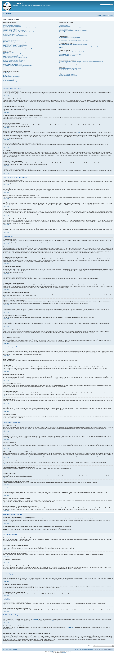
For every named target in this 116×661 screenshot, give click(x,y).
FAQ (100, 15)
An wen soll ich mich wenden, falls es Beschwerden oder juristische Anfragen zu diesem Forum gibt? (79, 76)
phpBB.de (52, 621)
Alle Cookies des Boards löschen (86, 649)
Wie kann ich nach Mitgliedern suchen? (67, 55)
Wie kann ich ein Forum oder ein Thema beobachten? (70, 62)
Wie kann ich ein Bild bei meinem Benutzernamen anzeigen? (15, 45)
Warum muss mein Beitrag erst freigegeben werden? (13, 66)
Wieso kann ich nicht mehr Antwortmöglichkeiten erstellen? (15, 57)
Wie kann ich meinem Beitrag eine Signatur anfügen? (13, 55)
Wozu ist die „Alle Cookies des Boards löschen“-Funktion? (14, 35)
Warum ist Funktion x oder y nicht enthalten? (68, 75)
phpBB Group (36, 619)
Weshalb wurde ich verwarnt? (9, 62)
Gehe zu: (90, 645)
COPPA (78, 132)
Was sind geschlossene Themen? (10, 81)
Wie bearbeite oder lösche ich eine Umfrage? (12, 59)
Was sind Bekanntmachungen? (9, 79)
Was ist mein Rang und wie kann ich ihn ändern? (13, 46)
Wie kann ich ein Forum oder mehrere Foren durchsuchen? (71, 51)
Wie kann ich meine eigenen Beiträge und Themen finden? (71, 56)
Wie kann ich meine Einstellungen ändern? (11, 40)
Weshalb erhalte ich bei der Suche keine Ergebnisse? (70, 53)
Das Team (77, 649)
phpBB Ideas (70, 627)
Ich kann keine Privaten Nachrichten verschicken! (69, 37)
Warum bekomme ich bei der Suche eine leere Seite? (70, 54)
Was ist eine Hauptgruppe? (64, 31)
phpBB (51, 651)
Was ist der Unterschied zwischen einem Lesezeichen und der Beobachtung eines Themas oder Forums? (81, 61)
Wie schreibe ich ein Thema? (8, 52)
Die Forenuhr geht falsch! (8, 41)
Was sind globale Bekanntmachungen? (11, 77)
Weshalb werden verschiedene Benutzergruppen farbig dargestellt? (73, 30)
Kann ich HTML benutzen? (8, 73)
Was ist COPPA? (6, 33)
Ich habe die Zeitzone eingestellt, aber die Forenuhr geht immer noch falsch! (18, 42)
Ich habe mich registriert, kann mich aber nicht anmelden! (14, 30)
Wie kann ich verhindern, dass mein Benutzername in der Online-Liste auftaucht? (19, 27)
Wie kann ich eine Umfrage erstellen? (10, 56)
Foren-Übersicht (7, 13)
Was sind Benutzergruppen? (65, 26)
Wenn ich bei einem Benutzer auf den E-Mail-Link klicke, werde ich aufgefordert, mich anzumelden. (23, 48)
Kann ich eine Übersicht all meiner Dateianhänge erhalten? (71, 69)
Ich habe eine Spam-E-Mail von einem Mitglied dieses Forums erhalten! (73, 40)
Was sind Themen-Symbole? (8, 83)
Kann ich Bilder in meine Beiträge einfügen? (11, 76)
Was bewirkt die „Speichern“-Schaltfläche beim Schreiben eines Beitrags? (18, 65)
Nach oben (6, 95)
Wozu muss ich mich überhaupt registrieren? (12, 25)
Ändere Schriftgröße (112, 13)
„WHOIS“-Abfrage (105, 635)
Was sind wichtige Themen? (8, 80)
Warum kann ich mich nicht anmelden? (10, 23)
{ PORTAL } (6, 649)
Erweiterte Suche (109, 6)
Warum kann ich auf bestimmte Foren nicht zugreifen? (14, 60)
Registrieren (105, 15)
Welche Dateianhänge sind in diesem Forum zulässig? (70, 68)
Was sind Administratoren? (64, 23)
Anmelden (111, 15)
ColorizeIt (68, 651)
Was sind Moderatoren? (64, 25)
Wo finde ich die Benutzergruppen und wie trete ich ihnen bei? (71, 27)
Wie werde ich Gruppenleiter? (65, 29)
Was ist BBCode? (6, 72)
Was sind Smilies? (6, 75)
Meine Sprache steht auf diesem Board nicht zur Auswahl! (14, 44)
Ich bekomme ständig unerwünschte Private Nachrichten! (71, 38)
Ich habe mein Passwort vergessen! (10, 29)
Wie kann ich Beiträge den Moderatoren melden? (13, 64)
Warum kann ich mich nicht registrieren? (11, 34)
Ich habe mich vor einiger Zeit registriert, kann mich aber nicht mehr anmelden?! (19, 31)
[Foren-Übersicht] (7, 6)
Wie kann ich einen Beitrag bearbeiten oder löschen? (13, 53)
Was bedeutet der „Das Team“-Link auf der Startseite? (70, 33)
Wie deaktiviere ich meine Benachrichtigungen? (68, 64)
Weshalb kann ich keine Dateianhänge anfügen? (12, 61)
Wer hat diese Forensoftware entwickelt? (67, 74)
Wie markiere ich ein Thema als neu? (10, 68)
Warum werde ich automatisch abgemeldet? (12, 26)
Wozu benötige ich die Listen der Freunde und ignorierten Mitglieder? (73, 44)
